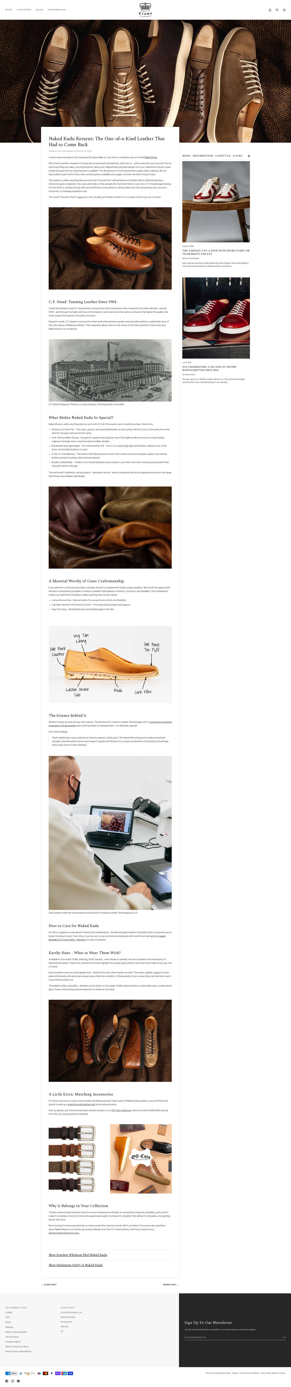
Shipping (9, 1327)
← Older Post (49, 1285)
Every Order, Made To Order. (273, 1373)
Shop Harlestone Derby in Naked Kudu (76, 1265)
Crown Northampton (217, 1373)
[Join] (282, 1337)
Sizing (8, 1322)
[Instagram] (12, 1381)
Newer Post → (171, 1285)
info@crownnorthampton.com (64, 1233)
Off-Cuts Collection (121, 1110)
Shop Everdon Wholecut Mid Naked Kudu (78, 1255)
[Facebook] (6, 1381)
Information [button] (16, 1308)
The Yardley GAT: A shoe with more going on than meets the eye (215, 252)
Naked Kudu (151, 157)
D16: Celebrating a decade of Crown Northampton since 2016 (209, 368)
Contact (8, 1313)
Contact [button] (68, 1308)
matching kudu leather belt (81, 1104)
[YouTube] (18, 1381)
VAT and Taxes (12, 1337)
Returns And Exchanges (16, 1332)
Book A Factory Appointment (18, 1352)
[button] (10, 10)
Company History (13, 1342)
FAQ (7, 1317)
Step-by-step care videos (16, 1347)
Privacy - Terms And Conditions (245, 1373)
